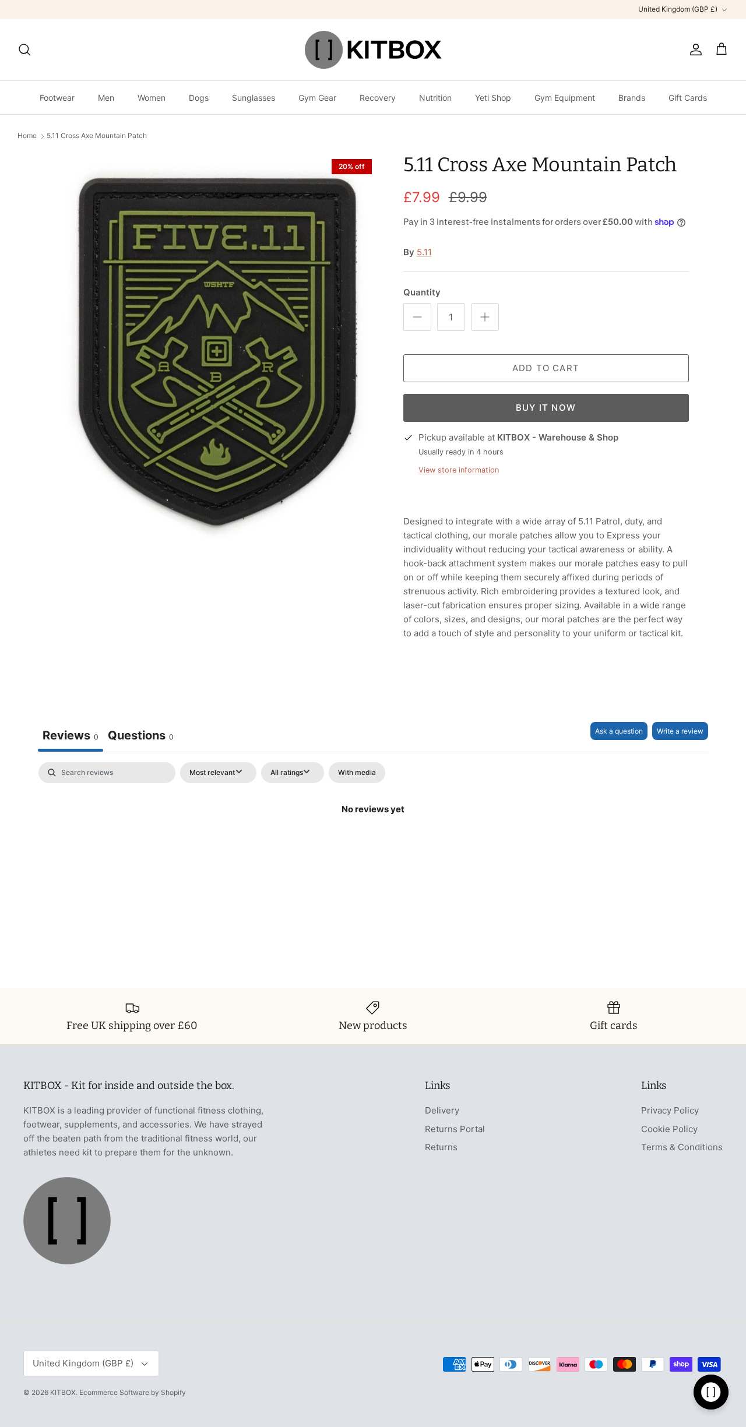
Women (152, 98)
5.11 (424, 252)
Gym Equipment (564, 98)
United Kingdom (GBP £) (677, 9)
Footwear (57, 98)
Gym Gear (317, 98)
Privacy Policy (670, 1110)
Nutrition (435, 98)
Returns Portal (455, 1128)
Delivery (442, 1110)
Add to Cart (545, 368)
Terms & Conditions (682, 1147)
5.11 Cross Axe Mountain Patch (97, 136)
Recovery (378, 98)
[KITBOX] (373, 50)
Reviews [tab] (70, 735)
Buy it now (546, 407)
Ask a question (619, 731)
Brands (631, 98)
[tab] (140, 737)
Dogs (199, 98)
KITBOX (63, 1392)
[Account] (693, 50)
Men (106, 98)
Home (27, 136)
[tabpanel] (373, 849)
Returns (441, 1147)
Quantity (422, 292)
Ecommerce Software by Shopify (132, 1392)
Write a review (680, 731)
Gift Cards (687, 98)
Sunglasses (253, 98)
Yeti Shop (493, 98)
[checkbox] (357, 772)
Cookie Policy (669, 1128)
